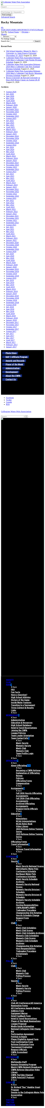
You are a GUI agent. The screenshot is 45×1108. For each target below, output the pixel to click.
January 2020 (11, 267)
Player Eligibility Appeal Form (24, 1039)
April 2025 (10, 127)
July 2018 (10, 307)
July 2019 (10, 280)
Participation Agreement (22, 1034)
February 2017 (12, 345)
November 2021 (12, 218)
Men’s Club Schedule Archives (30, 933)
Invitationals (22, 953)
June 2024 (10, 149)
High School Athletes (21, 697)
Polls (9, 961)
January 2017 (11, 347)
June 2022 (10, 203)
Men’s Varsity (22, 743)
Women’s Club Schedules (27, 935)
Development (12, 372)
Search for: (5, 41)
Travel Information (19, 844)
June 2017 (10, 336)
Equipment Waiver (19, 1013)
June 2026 (10, 96)
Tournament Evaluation (21, 1047)
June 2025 (10, 123)
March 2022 (11, 209)
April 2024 (10, 154)
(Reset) (40, 30)
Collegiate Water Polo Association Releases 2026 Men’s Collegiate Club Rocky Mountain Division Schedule (24, 73)
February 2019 (12, 291)
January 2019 (11, 294)
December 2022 (12, 189)
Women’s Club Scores (26, 938)
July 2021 (10, 227)
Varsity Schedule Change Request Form (27, 916)
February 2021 (12, 238)
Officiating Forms (24, 781)
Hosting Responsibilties (27, 905)
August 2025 (11, 118)
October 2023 (11, 167)
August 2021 (11, 225)
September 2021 (12, 223)
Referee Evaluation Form (22, 1044)
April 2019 (10, 287)
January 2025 (11, 134)
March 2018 (11, 316)
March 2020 (11, 263)
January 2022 (11, 214)
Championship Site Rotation (29, 913)
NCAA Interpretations (26, 821)
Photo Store (11, 353)
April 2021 (10, 234)
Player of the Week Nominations (26, 1021)
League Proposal (18, 1023)
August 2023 (11, 172)
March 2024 (11, 156)
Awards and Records (15, 360)
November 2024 (12, 138)
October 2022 (11, 194)
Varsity (10, 680)
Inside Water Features (21, 702)
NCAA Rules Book (24, 824)
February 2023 (12, 185)
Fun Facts (15, 692)
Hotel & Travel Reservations (24, 728)
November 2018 (12, 298)
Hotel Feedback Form (21, 1016)
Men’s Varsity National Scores (30, 866)
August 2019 (11, 278)
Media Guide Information (22, 1026)
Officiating (11, 760)
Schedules (11, 856)
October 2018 (11, 300)
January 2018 (11, 320)
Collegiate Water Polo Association (16, 411)
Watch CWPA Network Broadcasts (26, 1067)
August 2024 (11, 145)
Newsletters (21, 818)
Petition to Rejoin (19, 1036)
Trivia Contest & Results (22, 707)
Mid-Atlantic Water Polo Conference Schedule (27, 870)
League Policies (18, 733)
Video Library (22, 826)
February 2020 (12, 265)
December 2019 (12, 269)
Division (25, 32)
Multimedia (11, 1057)
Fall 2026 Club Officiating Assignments (28, 799)
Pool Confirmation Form (22, 1042)
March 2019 (11, 289)
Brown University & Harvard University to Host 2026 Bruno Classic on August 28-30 (23, 79)
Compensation (22, 783)
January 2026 (11, 107)
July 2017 (10, 334)
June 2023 (10, 176)
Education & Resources (21, 722)
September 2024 (12, 143)
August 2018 (11, 305)
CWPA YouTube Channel (22, 1075)
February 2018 (12, 318)
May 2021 (10, 231)
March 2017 (11, 342)
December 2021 (12, 216)
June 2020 (10, 256)
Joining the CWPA (19, 730)
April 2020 (10, 260)
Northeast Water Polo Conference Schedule (26, 875)
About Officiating (19, 765)
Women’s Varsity (23, 745)
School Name (13, 32)
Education (15, 813)
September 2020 (12, 249)
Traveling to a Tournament (23, 705)
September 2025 (12, 116)
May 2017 (10, 338)
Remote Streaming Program (23, 1064)
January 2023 (11, 187)
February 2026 (12, 105)
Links (13, 710)
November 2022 (12, 192)
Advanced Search (8, 17)
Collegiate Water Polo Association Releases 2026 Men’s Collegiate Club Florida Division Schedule (24, 60)
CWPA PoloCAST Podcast (22, 1077)
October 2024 (11, 141)
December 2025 (12, 109)
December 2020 (12, 243)
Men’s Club (21, 748)
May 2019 (10, 285)
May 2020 (10, 258)
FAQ (13, 689)
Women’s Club (22, 751)
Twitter (10, 1102)
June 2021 (10, 229)
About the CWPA (13, 375)
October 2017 (11, 327)
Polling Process (23, 976)
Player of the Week (14, 364)
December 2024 (12, 136)
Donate (9, 1082)
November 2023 (12, 165)
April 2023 (10, 180)
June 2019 (10, 283)
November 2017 (12, 325)
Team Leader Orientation (22, 735)
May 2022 (10, 205)
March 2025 (11, 129)
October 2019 (11, 274)
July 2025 (10, 121)
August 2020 (11, 251)
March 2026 (11, 103)
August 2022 (11, 198)
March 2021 (11, 236)
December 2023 (12, 163)
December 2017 (12, 322)
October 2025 (11, 114)
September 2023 (12, 169)
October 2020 (11, 247)
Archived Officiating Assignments (25, 804)
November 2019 (12, 271)
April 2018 (10, 314)
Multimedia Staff (19, 1062)
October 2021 (11, 220)
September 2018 (12, 302)
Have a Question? (19, 694)
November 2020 (12, 245)
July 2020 (10, 254)
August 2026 (11, 92)
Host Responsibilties (26, 948)
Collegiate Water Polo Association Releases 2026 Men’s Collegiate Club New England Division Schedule (23, 66)
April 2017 (10, 340)
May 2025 (10, 125)
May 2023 (10, 178)
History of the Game (20, 700)
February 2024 (12, 158)
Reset (4, 34)
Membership (12, 715)
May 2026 (10, 98)
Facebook (10, 1105)
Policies (20, 778)
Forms (9, 998)
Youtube (10, 1100)
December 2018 (12, 296)
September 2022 (12, 196)
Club (8, 682)
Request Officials (19, 1049)
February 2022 (12, 212)
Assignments (17, 788)
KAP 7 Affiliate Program (16, 357)
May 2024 (10, 152)
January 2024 (11, 161)
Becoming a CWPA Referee (28, 770)
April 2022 (10, 207)
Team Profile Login (24, 753)
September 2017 (12, 329)
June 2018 (10, 309)
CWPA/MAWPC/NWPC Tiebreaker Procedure (26, 909)
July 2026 (10, 94)
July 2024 (10, 147)
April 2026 (10, 101)
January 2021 (11, 240)
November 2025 (12, 112)
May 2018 (10, 311)
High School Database (21, 725)
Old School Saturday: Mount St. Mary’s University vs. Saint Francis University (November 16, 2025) (21, 53)
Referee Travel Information (28, 849)
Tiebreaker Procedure (26, 951)
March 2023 (11, 183)
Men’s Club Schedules (26, 928)
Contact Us (11, 379)
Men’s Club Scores (24, 930)
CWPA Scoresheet (19, 1052)
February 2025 (12, 132)
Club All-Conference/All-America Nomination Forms (26, 1004)
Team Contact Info (19, 738)
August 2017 (11, 331)
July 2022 (10, 200)
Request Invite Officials (27, 808)
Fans (8, 684)
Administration (13, 368)
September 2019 (12, 276)
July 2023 (10, 174)
